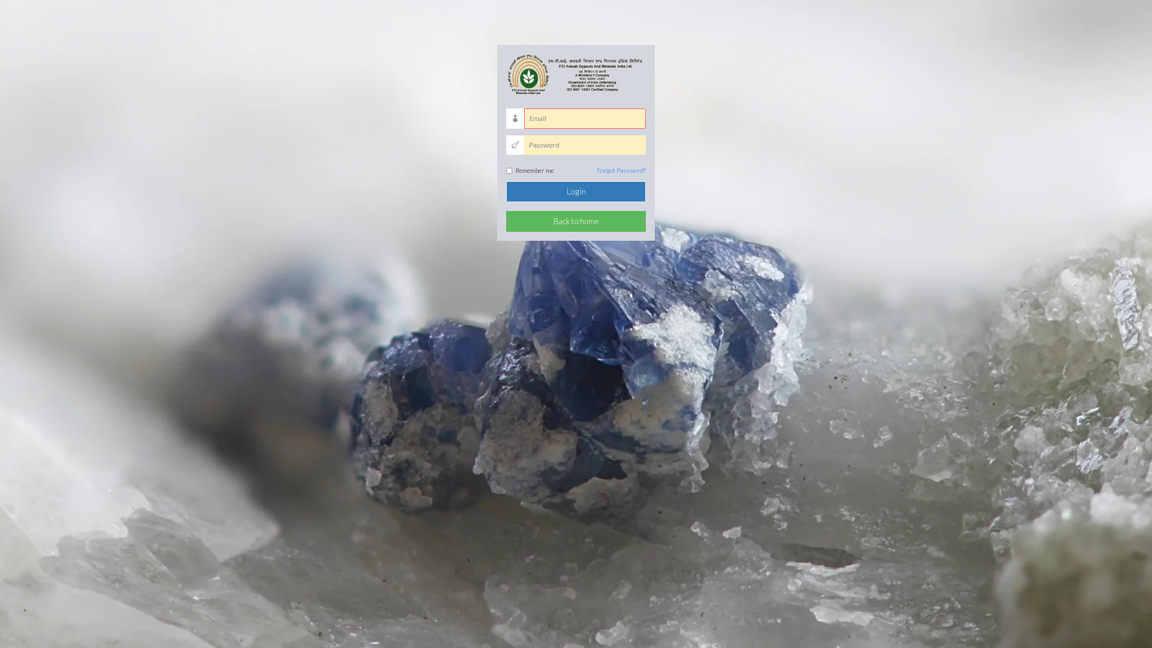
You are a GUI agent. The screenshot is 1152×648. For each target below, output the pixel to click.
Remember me (580, 170)
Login (576, 191)
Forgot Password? (621, 170)
